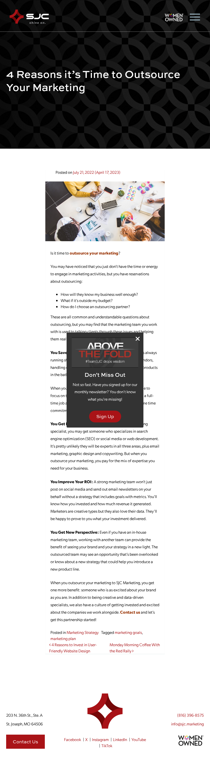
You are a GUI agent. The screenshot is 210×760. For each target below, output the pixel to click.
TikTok (106, 745)
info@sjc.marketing (187, 723)
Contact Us (25, 741)
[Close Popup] (137, 338)
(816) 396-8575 (190, 715)
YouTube (138, 739)
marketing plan (63, 638)
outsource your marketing (94, 253)
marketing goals (128, 632)
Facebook (72, 739)
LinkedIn (120, 739)
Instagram (100, 739)
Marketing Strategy (83, 632)
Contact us (130, 612)
